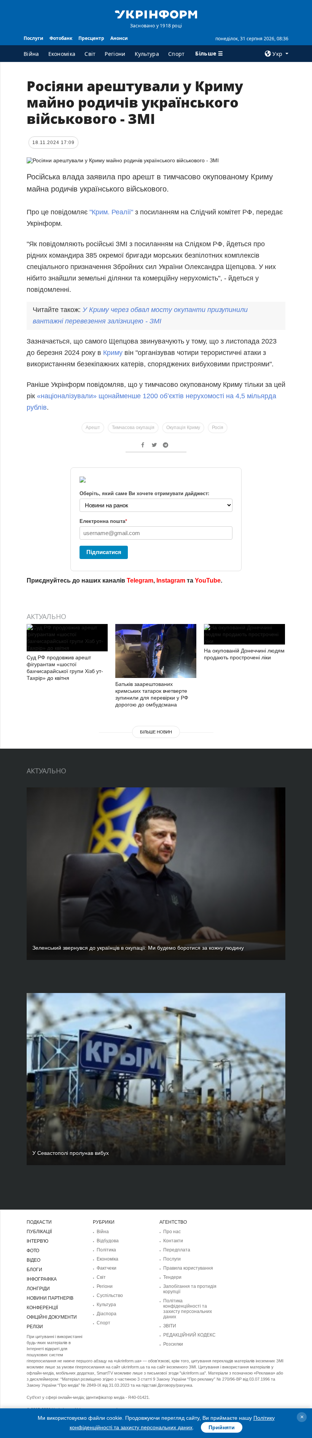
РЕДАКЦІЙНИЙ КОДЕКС (189, 1335)
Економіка (62, 53)
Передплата (176, 1250)
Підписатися (103, 552)
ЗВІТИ (169, 1326)
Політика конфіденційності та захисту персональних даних (187, 1308)
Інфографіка (42, 1279)
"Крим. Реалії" (110, 212)
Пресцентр (91, 38)
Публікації (39, 1231)
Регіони (115, 53)
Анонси (119, 38)
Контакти (173, 1240)
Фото (33, 1250)
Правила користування (188, 1268)
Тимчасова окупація (133, 427)
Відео (33, 1260)
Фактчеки (106, 1268)
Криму (113, 352)
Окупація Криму (183, 427)
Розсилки (173, 1344)
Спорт (176, 53)
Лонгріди (38, 1288)
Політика (106, 1250)
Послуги (33, 38)
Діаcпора (106, 1313)
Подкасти (39, 1222)
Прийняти (222, 1427)
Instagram (170, 580)
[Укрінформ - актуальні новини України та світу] (156, 14)
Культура (147, 53)
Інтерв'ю (37, 1241)
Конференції (42, 1307)
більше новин (156, 732)
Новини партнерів (50, 1298)
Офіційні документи (52, 1317)
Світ (90, 53)
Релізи (35, 1326)
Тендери (172, 1277)
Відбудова (108, 1240)
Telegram (140, 580)
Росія (217, 427)
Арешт (93, 427)
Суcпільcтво (110, 1295)
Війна (31, 53)
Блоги (34, 1269)
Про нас (172, 1231)
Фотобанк (60, 38)
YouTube (208, 580)
